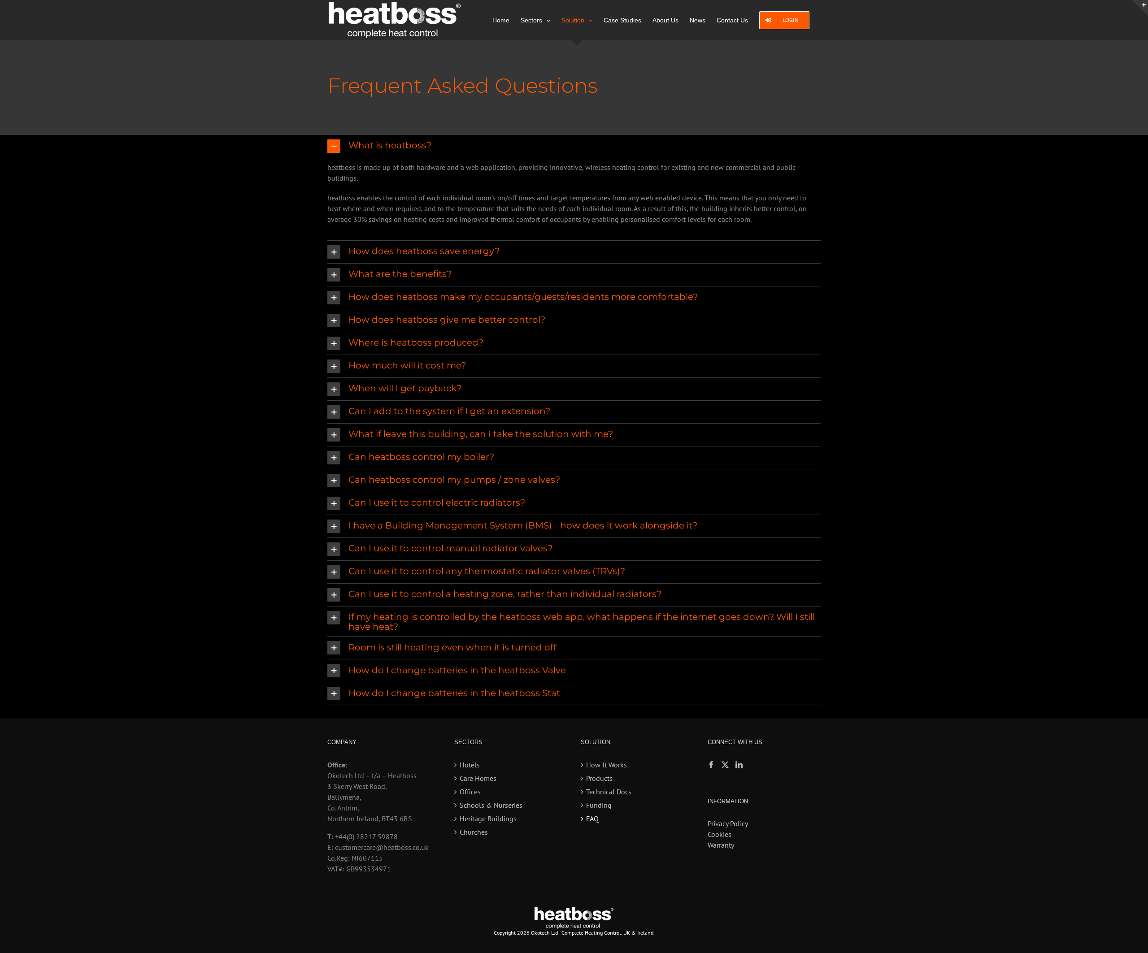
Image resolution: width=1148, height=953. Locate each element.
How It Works (606, 764)
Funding (599, 805)
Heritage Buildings (488, 818)
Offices (470, 791)
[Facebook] (711, 764)
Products (599, 778)
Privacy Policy (728, 823)
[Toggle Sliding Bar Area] (1140, 8)
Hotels (470, 764)
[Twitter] (725, 764)
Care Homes (478, 778)
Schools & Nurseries (491, 805)
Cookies (719, 834)
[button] (574, 146)
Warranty (721, 844)
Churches (474, 831)
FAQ (592, 818)
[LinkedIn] (739, 764)
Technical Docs (608, 791)
